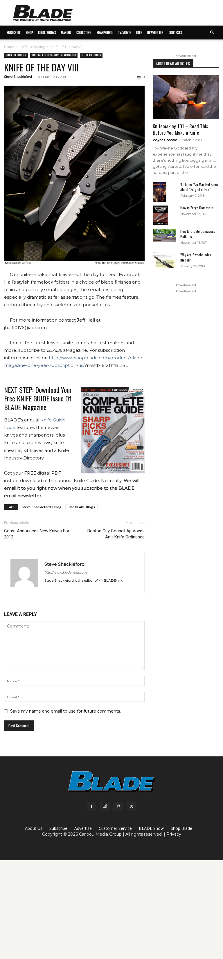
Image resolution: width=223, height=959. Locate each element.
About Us (33, 828)
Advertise (83, 828)
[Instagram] (104, 806)
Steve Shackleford (18, 77)
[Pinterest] (118, 806)
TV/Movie (124, 32)
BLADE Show (151, 828)
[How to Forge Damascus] (164, 215)
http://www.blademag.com (65, 572)
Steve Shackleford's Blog (42, 507)
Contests (175, 32)
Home (9, 46)
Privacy (173, 834)
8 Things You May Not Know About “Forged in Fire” (199, 187)
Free (139, 32)
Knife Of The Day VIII (41, 67)
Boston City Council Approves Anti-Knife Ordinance (116, 534)
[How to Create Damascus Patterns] (164, 235)
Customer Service (115, 828)
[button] (212, 32)
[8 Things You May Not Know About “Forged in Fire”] (164, 192)
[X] (131, 806)
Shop (29, 32)
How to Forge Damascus (197, 207)
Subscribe (58, 828)
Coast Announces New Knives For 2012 (36, 534)
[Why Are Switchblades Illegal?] (164, 260)
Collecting (83, 32)
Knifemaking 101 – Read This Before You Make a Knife (180, 129)
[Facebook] (91, 806)
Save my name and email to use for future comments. (65, 711)
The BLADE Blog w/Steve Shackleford (54, 55)
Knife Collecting (32, 46)
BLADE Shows (47, 32)
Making (66, 32)
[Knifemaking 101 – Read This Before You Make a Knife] (186, 97)
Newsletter (155, 32)
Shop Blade (181, 828)
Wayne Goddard (165, 140)
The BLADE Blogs (91, 55)
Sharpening (105, 32)
